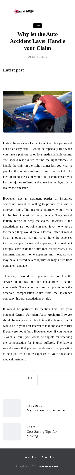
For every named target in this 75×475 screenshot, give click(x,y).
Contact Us (28, 457)
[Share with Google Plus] (54, 378)
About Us (47, 457)
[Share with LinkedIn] (59, 378)
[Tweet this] (49, 378)
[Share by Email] (44, 383)
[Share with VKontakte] (69, 378)
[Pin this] (64, 378)
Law (37, 25)
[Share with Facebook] (44, 378)
